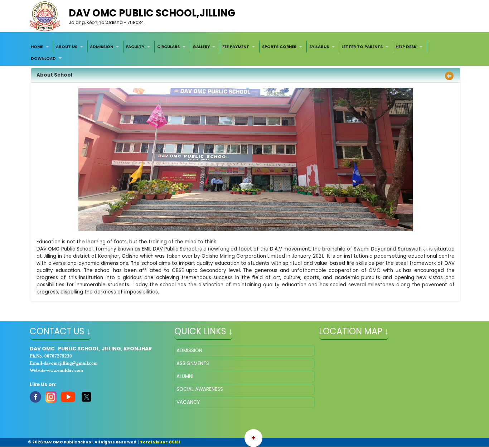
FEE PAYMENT (235, 46)
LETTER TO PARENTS (362, 46)
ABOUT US (66, 46)
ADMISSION (101, 46)
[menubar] (244, 52)
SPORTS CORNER (279, 46)
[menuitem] (40, 46)
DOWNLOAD (43, 58)
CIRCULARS (168, 46)
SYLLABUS (319, 46)
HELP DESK (406, 46)
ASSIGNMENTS (192, 363)
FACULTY (135, 46)
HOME (37, 46)
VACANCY (188, 402)
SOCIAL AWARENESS (199, 389)
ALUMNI (184, 376)
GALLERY (201, 46)
